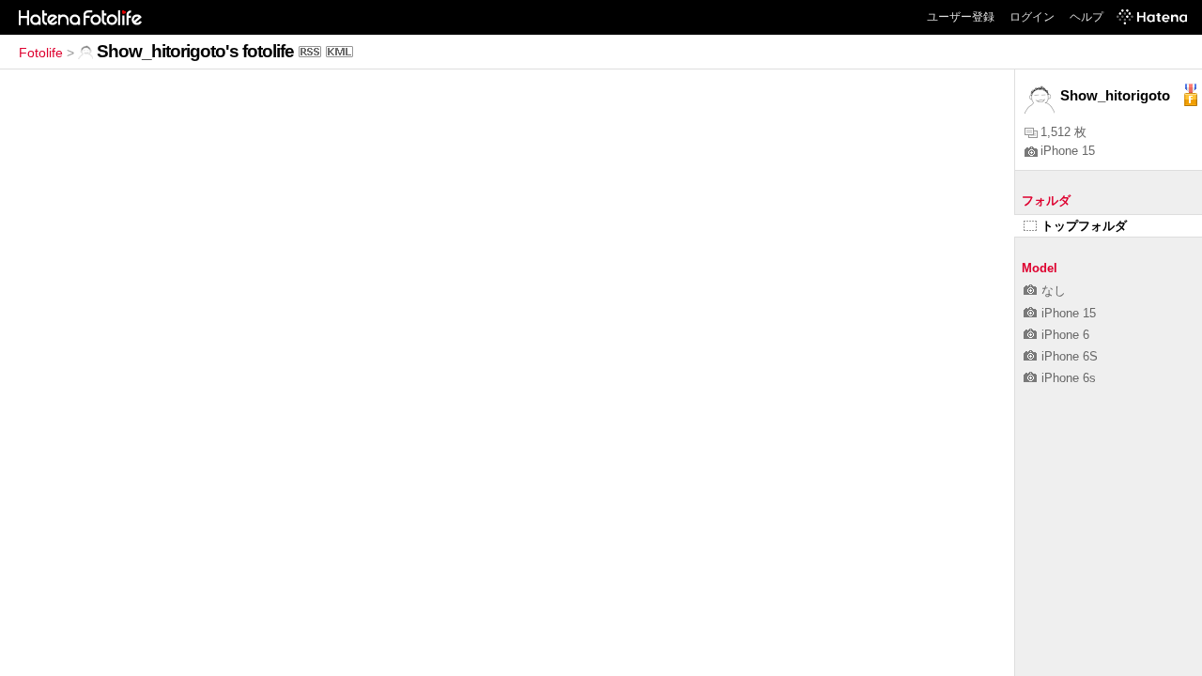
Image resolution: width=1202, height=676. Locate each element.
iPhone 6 (1065, 335)
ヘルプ (1086, 16)
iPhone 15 (1067, 151)
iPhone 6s (1068, 378)
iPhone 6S (1069, 356)
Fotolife (41, 52)
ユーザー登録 (960, 16)
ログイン (1032, 16)
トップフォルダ (1084, 226)
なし (1053, 291)
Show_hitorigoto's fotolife (195, 51)
